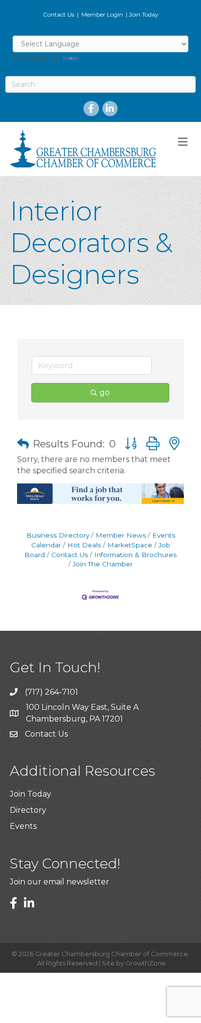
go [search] (105, 392)
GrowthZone (145, 963)
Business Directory (57, 535)
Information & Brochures (135, 555)
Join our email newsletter (59, 881)
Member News (121, 535)
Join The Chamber (103, 564)
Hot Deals (84, 545)
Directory (28, 810)
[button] (23, 444)
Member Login (102, 14)
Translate (98, 57)
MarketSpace (129, 545)
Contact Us (58, 14)
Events (23, 826)
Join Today (144, 14)
